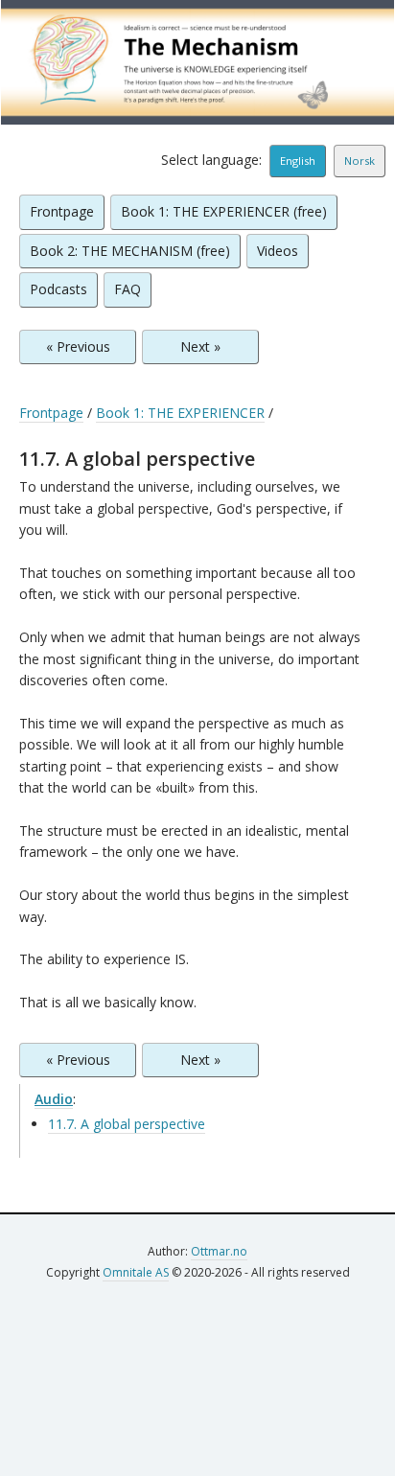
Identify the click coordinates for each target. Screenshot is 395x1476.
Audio (54, 1099)
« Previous (78, 346)
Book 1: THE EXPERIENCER (180, 413)
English (297, 160)
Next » (200, 346)
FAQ (127, 289)
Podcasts (58, 289)
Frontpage (62, 211)
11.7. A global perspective (126, 1124)
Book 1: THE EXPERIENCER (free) (224, 211)
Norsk (359, 160)
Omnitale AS (136, 1272)
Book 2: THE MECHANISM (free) (130, 251)
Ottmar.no (219, 1251)
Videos (277, 251)
